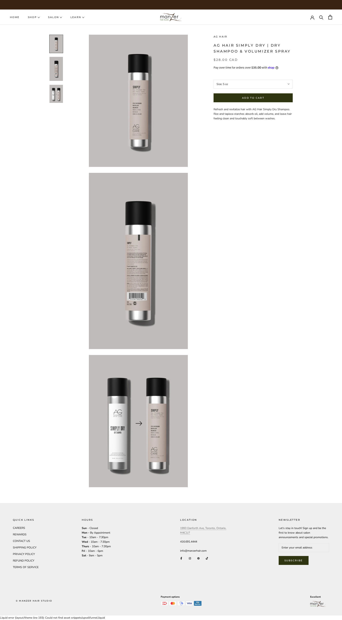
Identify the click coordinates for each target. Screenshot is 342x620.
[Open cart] (330, 17)
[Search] (321, 17)
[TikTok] (207, 558)
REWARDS (20, 534)
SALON (53, 17)
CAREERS (19, 528)
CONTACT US (21, 541)
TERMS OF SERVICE (26, 567)
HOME (15, 17)
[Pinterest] (198, 558)
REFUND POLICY (23, 561)
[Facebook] (181, 558)
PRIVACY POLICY (24, 554)
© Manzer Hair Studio (34, 600)
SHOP (32, 17)
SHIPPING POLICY (24, 547)
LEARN (75, 17)
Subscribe (293, 560)
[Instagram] (190, 558)
